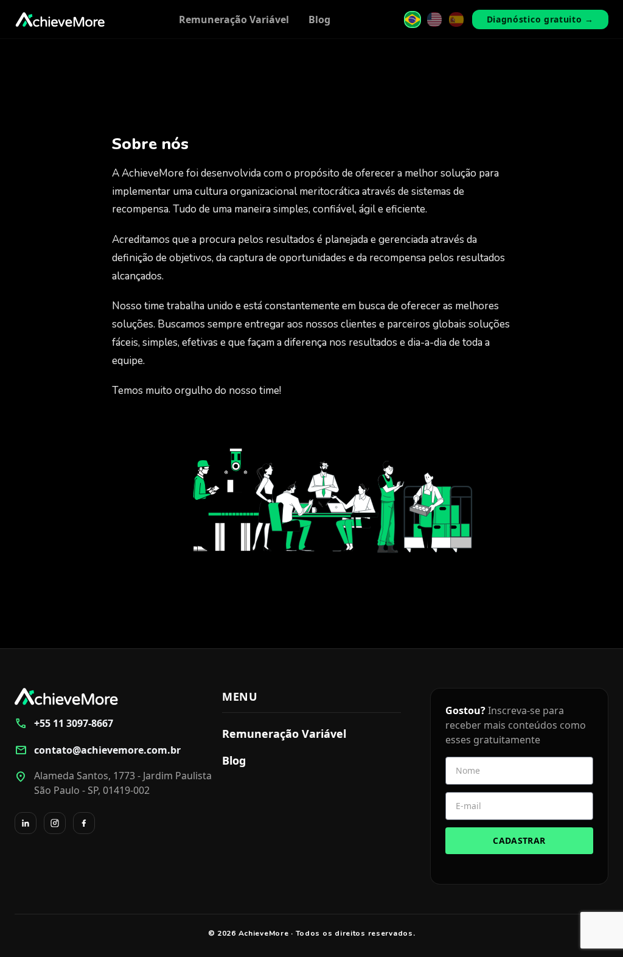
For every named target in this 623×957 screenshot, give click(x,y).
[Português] (412, 19)
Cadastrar (519, 840)
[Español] (456, 19)
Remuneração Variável (234, 19)
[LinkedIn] (26, 823)
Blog (319, 19)
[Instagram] (55, 823)
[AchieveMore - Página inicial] (60, 19)
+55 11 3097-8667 (64, 723)
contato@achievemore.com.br (98, 750)
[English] (434, 19)
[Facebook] (84, 823)
